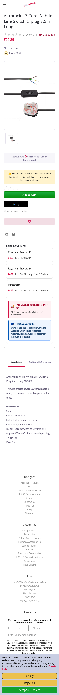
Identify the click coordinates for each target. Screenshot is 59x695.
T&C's (29, 486)
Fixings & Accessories (29, 541)
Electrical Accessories (29, 553)
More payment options (16, 211)
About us (29, 505)
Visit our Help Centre (29, 490)
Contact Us (30, 501)
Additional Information (40, 362)
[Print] (13, 234)
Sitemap (29, 513)
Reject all (29, 683)
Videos (29, 498)
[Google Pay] (16, 204)
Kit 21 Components (29, 494)
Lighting (29, 549)
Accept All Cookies (29, 690)
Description (16, 362)
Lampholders (29, 530)
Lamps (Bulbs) (29, 545)
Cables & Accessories (29, 538)
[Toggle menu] (4, 4)
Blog (29, 509)
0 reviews (28, 34)
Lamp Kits (29, 534)
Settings (29, 676)
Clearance (29, 560)
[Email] (6, 234)
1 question (48, 34)
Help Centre (29, 564)
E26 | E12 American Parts (29, 557)
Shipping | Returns (29, 482)
